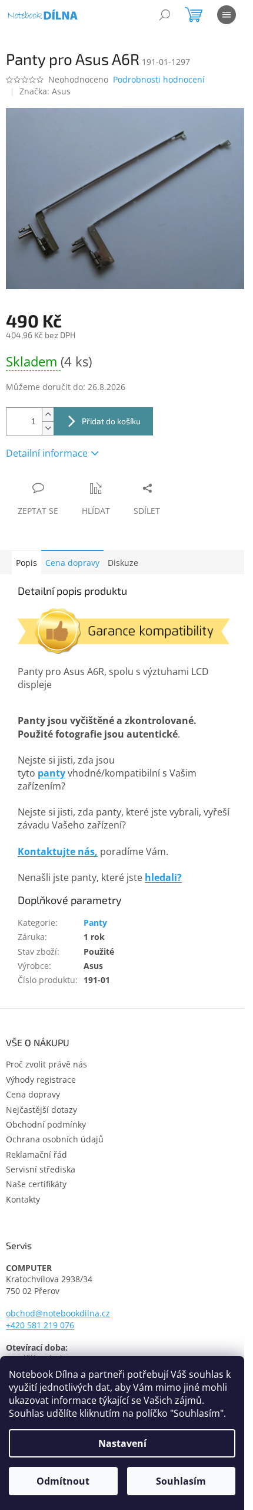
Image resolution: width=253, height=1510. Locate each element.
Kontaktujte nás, (58, 851)
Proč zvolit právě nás (46, 1064)
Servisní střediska (40, 1169)
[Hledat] (165, 15)
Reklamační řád (36, 1154)
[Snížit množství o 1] (48, 428)
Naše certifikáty (36, 1184)
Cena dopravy (72, 562)
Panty (95, 922)
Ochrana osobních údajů (55, 1139)
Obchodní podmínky (46, 1124)
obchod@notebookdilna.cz (58, 1313)
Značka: (45, 91)
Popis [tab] (26, 562)
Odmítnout (62, 1481)
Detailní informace (47, 453)
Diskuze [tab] (123, 562)
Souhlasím (181, 1481)
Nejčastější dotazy (41, 1109)
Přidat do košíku (111, 421)
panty (51, 773)
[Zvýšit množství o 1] (48, 414)
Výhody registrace (41, 1079)
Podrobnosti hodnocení (159, 79)
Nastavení (122, 1443)
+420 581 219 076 (40, 1325)
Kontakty (23, 1199)
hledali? (163, 877)
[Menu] (226, 15)
